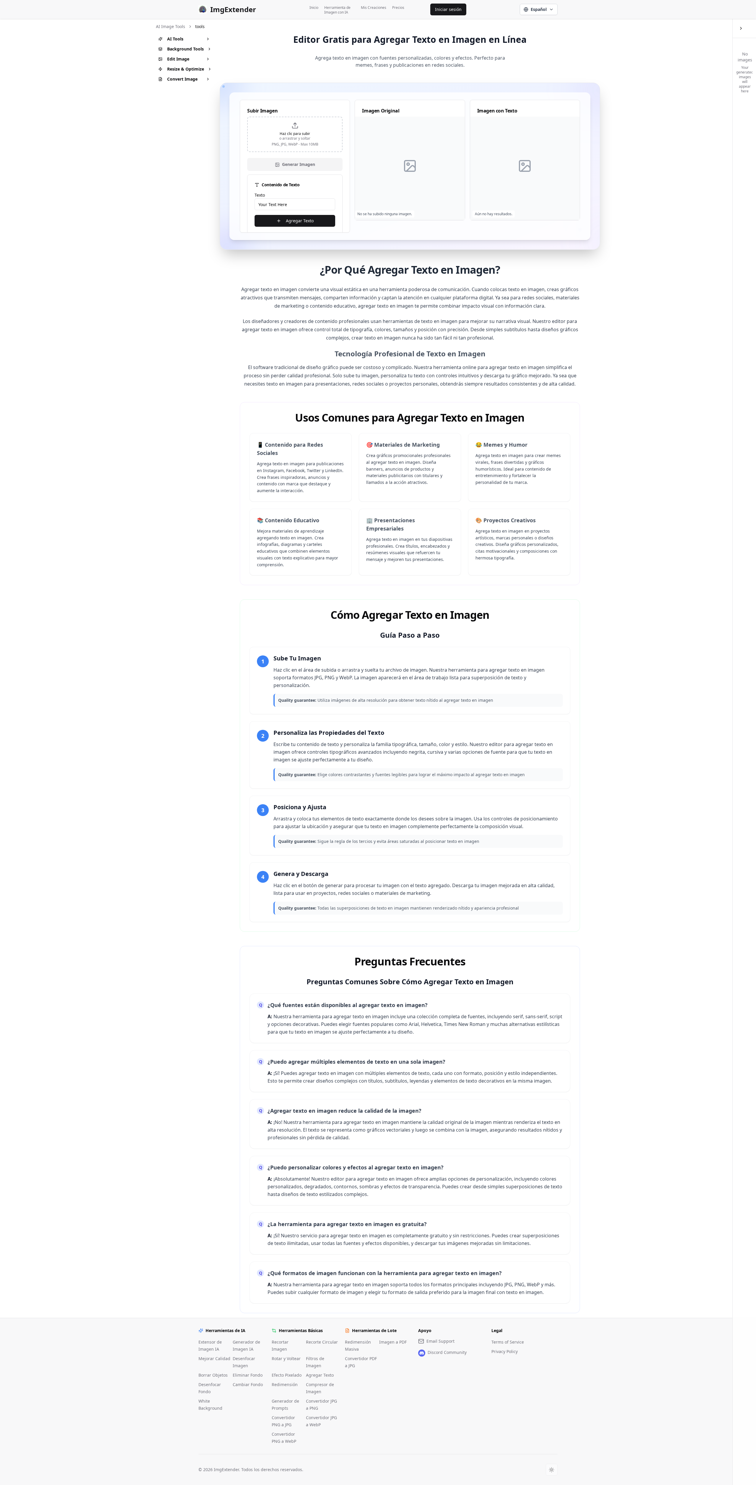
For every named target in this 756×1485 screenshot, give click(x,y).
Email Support (440, 1341)
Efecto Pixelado (287, 1375)
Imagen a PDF (393, 1342)
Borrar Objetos (213, 1375)
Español (539, 9)
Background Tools (185, 49)
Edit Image (178, 59)
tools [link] (200, 26)
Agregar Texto (300, 220)
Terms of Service (507, 1342)
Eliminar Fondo (248, 1375)
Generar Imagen (298, 164)
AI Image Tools (170, 26)
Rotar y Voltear (286, 1358)
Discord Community (447, 1352)
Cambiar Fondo (248, 1384)
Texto (260, 195)
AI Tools (175, 39)
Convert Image (182, 79)
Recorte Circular (322, 1342)
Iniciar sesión (448, 9)
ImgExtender (233, 9)
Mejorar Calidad (214, 1358)
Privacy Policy (504, 1351)
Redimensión (285, 1384)
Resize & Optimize (185, 69)
